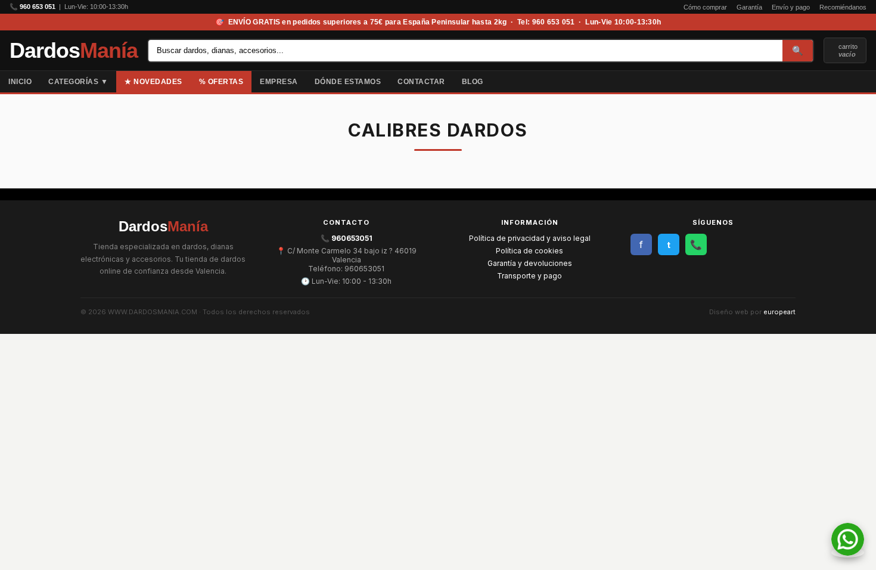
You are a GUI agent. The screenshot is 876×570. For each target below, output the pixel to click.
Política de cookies (529, 250)
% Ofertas (221, 82)
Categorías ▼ (78, 82)
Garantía (749, 7)
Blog (472, 82)
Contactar (421, 82)
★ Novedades (153, 82)
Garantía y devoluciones (529, 263)
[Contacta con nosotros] (847, 552)
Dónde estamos (348, 82)
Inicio (20, 82)
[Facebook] (858, 81)
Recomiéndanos (842, 7)
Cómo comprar (705, 7)
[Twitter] (867, 81)
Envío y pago (791, 7)
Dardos (74, 50)
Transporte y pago (529, 275)
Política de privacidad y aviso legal (530, 238)
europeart (779, 312)
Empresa (279, 82)
